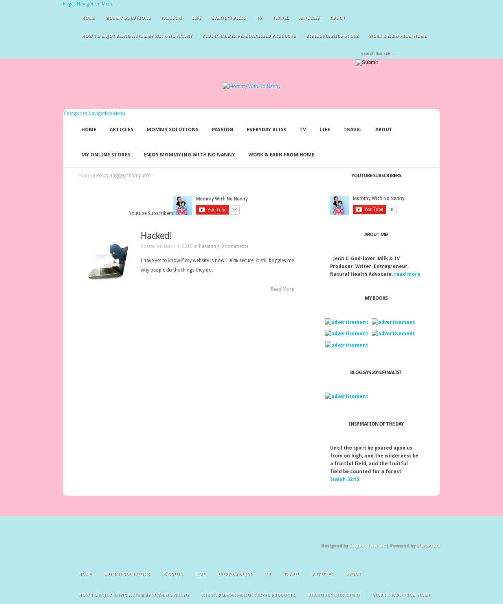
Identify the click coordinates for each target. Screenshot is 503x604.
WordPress (428, 545)
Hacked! (156, 235)
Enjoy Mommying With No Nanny (189, 155)
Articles (309, 17)
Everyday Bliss (228, 17)
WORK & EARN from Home (281, 155)
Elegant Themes (367, 545)
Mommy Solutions (128, 17)
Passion (171, 17)
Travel (280, 17)
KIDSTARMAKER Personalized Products (249, 36)
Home (88, 17)
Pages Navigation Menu (88, 4)
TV (259, 17)
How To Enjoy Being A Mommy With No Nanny (137, 36)
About (337, 17)
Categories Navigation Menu (94, 113)
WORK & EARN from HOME (397, 36)
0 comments (234, 246)
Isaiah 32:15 (344, 479)
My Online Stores (105, 155)
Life (196, 17)
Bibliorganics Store (332, 36)
